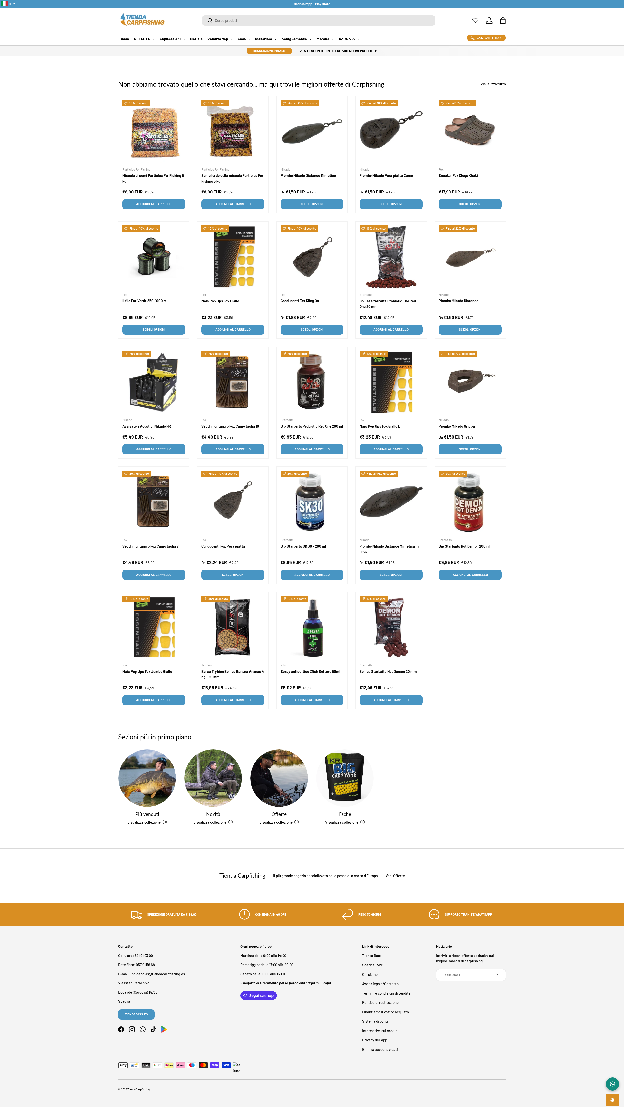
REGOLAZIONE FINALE (269, 51)
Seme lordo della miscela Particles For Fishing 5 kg (232, 178)
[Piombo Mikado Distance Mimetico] (312, 131)
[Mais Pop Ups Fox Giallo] (232, 256)
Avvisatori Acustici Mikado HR (146, 426)
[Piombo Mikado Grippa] (470, 382)
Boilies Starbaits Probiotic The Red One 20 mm (388, 304)
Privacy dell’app (374, 1040)
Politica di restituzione (380, 1002)
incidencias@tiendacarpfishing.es (158, 973)
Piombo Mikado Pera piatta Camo (386, 175)
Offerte (279, 814)
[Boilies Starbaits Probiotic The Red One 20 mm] (391, 256)
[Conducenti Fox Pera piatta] (232, 502)
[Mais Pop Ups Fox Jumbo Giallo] (153, 627)
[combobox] (319, 20)
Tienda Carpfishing (138, 1089)
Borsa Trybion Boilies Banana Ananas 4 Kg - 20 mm (232, 674)
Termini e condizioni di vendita (386, 993)
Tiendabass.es (136, 1014)
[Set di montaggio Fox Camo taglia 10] (232, 382)
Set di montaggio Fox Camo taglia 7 (150, 546)
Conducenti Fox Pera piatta (223, 546)
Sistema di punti (375, 1021)
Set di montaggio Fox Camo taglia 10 (230, 426)
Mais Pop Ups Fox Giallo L (380, 426)
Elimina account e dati (380, 1049)
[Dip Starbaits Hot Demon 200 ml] (470, 502)
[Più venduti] (147, 778)
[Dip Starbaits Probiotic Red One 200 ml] (312, 382)
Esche (345, 814)
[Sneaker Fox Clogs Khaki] (470, 131)
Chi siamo (370, 974)
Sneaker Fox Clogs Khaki (458, 175)
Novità (213, 814)
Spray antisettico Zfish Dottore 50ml (310, 671)
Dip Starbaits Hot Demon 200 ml (464, 546)
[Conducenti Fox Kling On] (312, 256)
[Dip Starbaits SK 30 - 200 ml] (312, 502)
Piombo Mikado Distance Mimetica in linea (389, 549)
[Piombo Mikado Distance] (470, 256)
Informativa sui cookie (380, 1030)
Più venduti (147, 814)
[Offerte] (279, 778)
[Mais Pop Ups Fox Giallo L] (391, 382)
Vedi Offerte (395, 875)
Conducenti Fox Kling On (300, 301)
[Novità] (213, 778)
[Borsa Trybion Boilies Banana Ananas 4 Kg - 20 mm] (232, 627)
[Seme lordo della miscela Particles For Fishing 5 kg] (232, 131)
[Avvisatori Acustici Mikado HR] (153, 382)
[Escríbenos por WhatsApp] (612, 1084)
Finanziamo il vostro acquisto (385, 1011)
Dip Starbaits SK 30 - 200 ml (303, 546)
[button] (502, 20)
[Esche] (345, 778)
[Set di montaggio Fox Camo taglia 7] (153, 502)
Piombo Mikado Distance (458, 301)
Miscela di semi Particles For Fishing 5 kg (153, 178)
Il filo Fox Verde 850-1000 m (144, 301)
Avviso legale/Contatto (380, 983)
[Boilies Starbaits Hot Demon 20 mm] (391, 627)
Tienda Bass (371, 955)
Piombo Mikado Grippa (457, 426)
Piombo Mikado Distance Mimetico (308, 175)
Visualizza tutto (493, 84)
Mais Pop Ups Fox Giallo (220, 301)
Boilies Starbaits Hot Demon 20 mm (388, 671)
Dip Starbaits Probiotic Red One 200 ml (312, 426)
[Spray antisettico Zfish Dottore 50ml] (312, 627)
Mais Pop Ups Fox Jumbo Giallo (147, 671)
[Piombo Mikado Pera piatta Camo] (391, 131)
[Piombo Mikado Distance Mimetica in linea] (391, 502)
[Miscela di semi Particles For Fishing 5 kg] (153, 131)
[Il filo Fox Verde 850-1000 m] (153, 256)
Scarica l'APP (372, 965)
